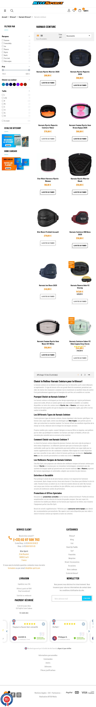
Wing (72, 539)
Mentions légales (40, 693)
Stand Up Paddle (72, 547)
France (24, 560)
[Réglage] (68, 10)
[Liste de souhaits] (74, 11)
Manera (73, 405)
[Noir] (14, 84)
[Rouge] (21, 84)
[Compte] (91, 6)
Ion (67, 405)
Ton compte (48, 651)
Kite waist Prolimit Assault (48, 232)
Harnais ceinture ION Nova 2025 (80, 233)
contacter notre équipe (76, 509)
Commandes (48, 659)
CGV (49, 693)
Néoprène (72, 558)
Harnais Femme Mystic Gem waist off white (48, 342)
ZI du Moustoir (24, 554)
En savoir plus (24, 613)
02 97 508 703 (30, 539)
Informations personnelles (48, 655)
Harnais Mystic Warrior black (80, 179)
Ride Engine (73, 421)
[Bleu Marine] (7, 84)
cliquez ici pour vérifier (64, 648)
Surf (72, 550)
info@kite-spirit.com (32, 568)
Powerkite (72, 554)
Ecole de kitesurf (72, 573)
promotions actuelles (51, 497)
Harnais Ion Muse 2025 (48, 285)
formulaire (12, 568)
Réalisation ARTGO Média (48, 696)
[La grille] (38, 35)
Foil (72, 543)
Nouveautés (79, 35)
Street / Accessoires (72, 562)
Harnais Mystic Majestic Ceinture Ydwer (48, 126)
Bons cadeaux (72, 569)
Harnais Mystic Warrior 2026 (47, 71)
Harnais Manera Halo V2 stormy (80, 286)
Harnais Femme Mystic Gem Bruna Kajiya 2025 (80, 126)
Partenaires (56, 693)
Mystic (62, 405)
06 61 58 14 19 (30, 546)
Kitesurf (72, 536)
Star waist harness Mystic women (48, 179)
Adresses (48, 666)
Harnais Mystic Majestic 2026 (80, 72)
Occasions (72, 565)
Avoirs (48, 662)
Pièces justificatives (48, 670)
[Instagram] (18, 694)
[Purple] (18, 84)
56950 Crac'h (24, 557)
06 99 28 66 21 (33, 543)
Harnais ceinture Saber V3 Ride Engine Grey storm (79, 342)
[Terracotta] (25, 84)
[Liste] (41, 35)
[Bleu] (3, 84)
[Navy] (10, 84)
